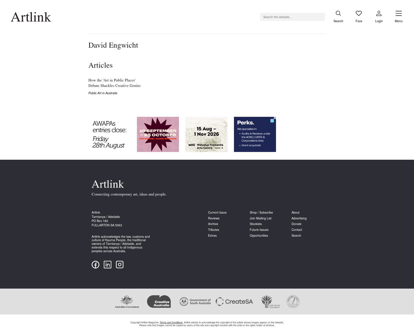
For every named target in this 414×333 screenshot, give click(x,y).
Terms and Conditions (171, 322)
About (296, 212)
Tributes (213, 230)
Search (296, 235)
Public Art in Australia (102, 93)
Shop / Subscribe (261, 212)
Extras (212, 235)
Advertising (299, 218)
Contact (297, 230)
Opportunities (259, 235)
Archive (213, 224)
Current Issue (217, 212)
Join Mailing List (260, 218)
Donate (296, 224)
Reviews (214, 218)
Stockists (256, 224)
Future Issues (259, 230)
